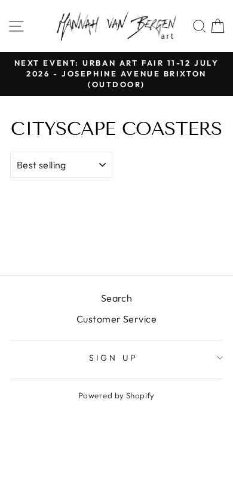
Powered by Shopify (116, 395)
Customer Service (116, 319)
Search (117, 298)
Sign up (113, 357)
